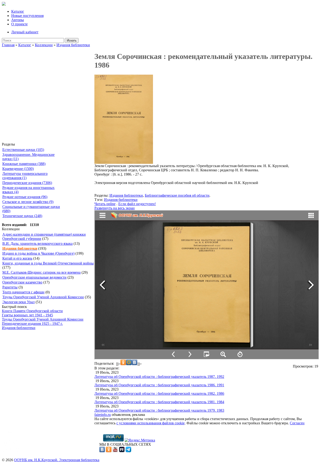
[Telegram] (128, 451)
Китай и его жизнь (17, 258)
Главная (8, 45)
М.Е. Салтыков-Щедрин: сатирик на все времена (41, 272)
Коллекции (44, 45)
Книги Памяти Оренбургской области (32, 311)
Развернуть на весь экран (114, 208)
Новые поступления (27, 16)
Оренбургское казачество (22, 282)
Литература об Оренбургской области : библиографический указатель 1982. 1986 (159, 393)
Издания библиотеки (73, 45)
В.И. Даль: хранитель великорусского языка (37, 243)
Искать (72, 40)
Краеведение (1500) (18, 169)
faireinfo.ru (102, 415)
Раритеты (10, 287)
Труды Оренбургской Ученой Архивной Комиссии (43, 297)
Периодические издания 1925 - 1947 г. (32, 324)
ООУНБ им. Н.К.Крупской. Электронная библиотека (56, 460)
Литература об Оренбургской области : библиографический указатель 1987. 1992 (159, 377)
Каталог (17, 11)
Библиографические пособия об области (177, 195)
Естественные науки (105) (23, 150)
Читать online (104, 204)
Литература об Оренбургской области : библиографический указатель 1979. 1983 (159, 410)
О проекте (19, 24)
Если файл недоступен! (137, 204)
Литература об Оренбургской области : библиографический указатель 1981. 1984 (159, 402)
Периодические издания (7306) (27, 183)
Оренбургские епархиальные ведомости (34, 277)
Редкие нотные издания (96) (24, 197)
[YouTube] (115, 451)
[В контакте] (102, 451)
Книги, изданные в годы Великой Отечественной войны (48, 263)
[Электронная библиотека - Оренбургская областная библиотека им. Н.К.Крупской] (4, 4)
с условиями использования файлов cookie (150, 423)
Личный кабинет (24, 32)
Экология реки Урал (18, 302)
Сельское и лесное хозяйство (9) (27, 202)
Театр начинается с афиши (23, 292)
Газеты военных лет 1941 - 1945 (27, 315)
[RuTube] (122, 451)
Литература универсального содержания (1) (25, 176)
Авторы (17, 20)
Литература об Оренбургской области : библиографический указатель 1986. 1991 (159, 385)
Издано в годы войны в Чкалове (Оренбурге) (38, 253)
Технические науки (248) (22, 216)
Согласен (297, 423)
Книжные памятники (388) (23, 164)
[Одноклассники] (109, 451)
